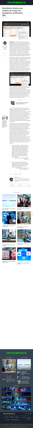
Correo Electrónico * (7, 210)
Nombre (5, 213)
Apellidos (5, 216)
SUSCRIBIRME (7, 223)
